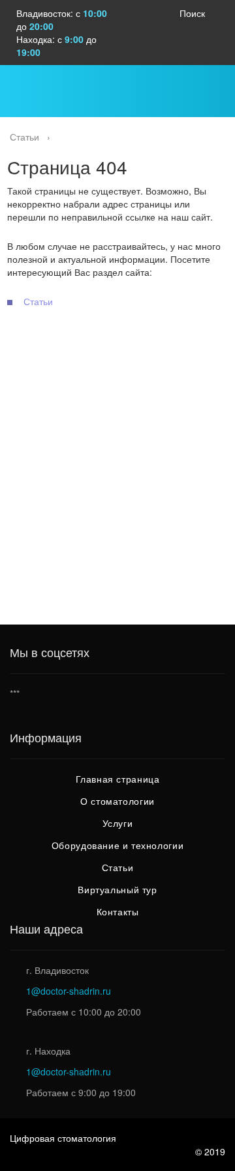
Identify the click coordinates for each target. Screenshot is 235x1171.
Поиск (192, 13)
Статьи (38, 301)
